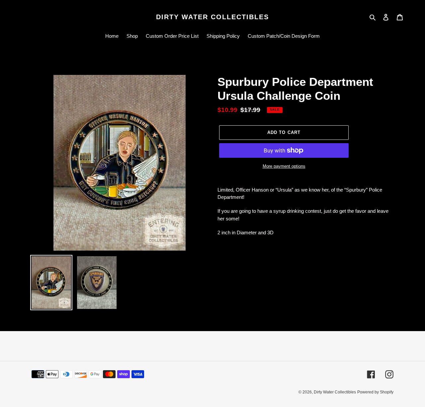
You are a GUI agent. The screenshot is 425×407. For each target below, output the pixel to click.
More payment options (284, 166)
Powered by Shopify (375, 392)
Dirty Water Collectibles (212, 17)
